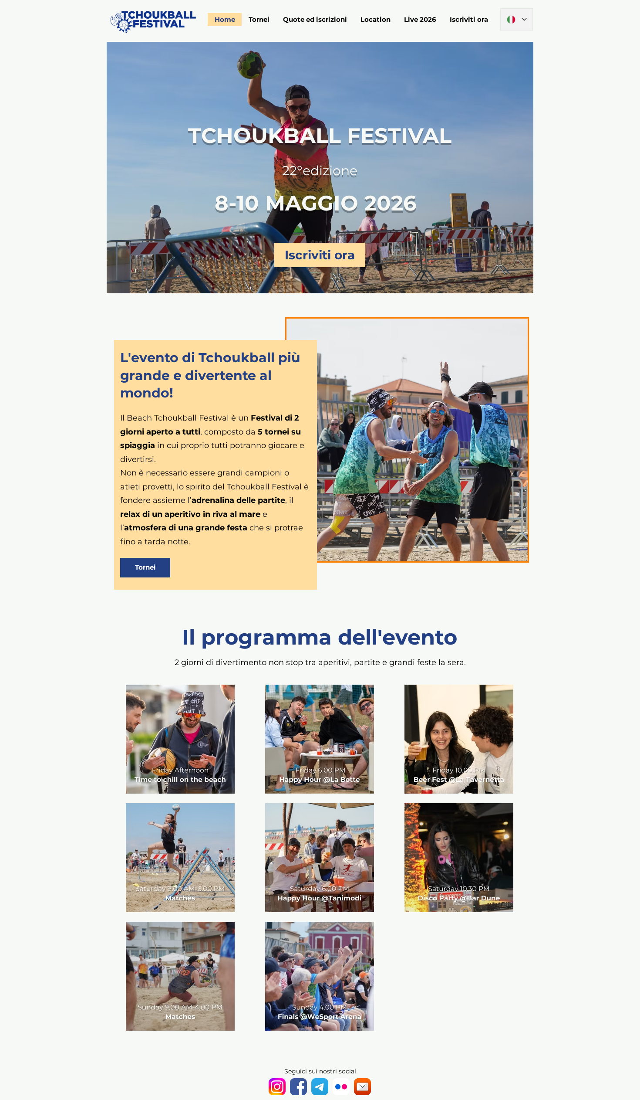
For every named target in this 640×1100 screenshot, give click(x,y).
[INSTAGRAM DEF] (277, 1086)
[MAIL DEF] (362, 1086)
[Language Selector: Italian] (516, 19)
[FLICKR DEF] (341, 1086)
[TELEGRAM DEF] (319, 1086)
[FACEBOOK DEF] (298, 1086)
